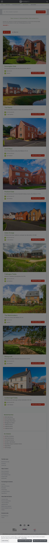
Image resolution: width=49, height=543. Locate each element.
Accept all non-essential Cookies (24, 540)
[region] (24, 539)
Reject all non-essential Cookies (39, 540)
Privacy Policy (24, 538)
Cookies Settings (5, 540)
